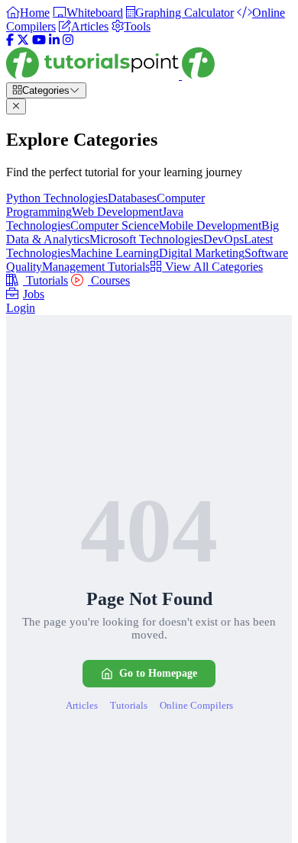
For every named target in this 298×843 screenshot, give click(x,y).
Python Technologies (57, 197)
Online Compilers (196, 705)
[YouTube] (39, 40)
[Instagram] (68, 40)
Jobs (33, 294)
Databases (132, 197)
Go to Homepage (158, 673)
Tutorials (45, 280)
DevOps (223, 239)
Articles (82, 705)
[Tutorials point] (110, 75)
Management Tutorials (96, 266)
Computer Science (114, 225)
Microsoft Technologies (146, 239)
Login (20, 307)
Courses (109, 280)
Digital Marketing (202, 252)
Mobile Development (210, 225)
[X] (23, 40)
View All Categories (212, 266)
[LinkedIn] (54, 40)
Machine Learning (114, 252)
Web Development (117, 211)
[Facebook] (10, 40)
